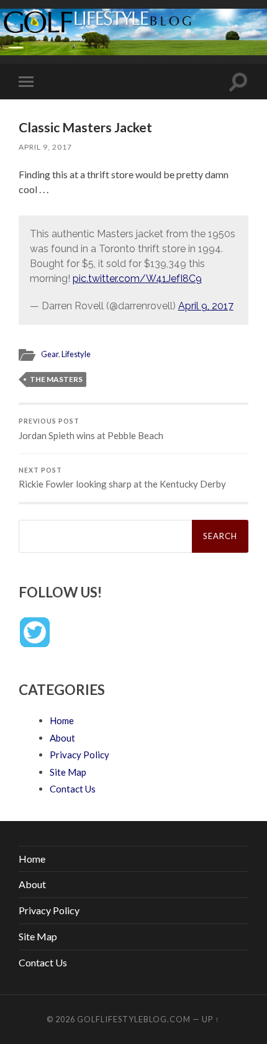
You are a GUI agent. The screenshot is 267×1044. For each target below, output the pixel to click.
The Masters (56, 379)
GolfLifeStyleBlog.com (134, 1019)
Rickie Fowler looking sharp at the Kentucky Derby (122, 478)
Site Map (68, 772)
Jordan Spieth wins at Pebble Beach (91, 429)
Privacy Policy (79, 754)
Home (62, 720)
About (62, 737)
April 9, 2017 (45, 147)
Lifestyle (76, 354)
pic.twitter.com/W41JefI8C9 (137, 278)
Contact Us (73, 788)
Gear (49, 354)
